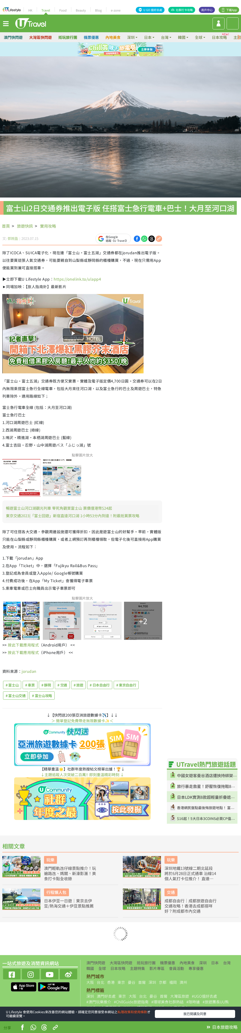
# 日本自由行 (99, 684)
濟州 (183, 982)
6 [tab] (120, 55)
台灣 (227, 962)
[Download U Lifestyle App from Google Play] (54, 986)
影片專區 (157, 968)
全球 (102, 968)
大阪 (90, 982)
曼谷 (131, 982)
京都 (162, 982)
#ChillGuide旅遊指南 (131, 1002)
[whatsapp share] (144, 238)
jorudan (29, 671)
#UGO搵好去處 (204, 996)
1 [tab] (110, 49)
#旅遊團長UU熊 (216, 1002)
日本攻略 (219, 37)
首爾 (142, 982)
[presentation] (239, 37)
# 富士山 (12, 684)
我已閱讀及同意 (194, 1013)
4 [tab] (131, 49)
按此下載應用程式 (23, 645)
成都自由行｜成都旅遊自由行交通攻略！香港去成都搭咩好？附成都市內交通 (191, 906)
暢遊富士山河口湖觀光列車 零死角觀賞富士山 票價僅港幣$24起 (59, 508)
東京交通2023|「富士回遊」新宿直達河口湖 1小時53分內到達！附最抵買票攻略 (72, 515)
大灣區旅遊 (179, 996)
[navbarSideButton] (6, 23)
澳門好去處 (106, 996)
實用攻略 (48, 226)
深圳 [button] (131, 37)
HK (30, 10)
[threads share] (151, 238)
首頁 (6, 226)
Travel (45, 10)
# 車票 (30, 684)
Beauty (81, 10)
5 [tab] (113, 55)
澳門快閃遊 (13, 37)
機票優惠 (91, 37)
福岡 (173, 982)
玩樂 (50, 860)
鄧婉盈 (13, 238)
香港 (111, 982)
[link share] (159, 238)
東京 (121, 982)
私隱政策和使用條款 (132, 1011)
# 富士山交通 (15, 695)
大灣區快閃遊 (40, 37)
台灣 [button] (165, 37)
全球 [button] (198, 37)
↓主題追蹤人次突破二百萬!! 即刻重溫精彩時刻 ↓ (82, 774)
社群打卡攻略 (184, 10)
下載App (231, 10)
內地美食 (112, 37)
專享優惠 (196, 968)
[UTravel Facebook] (11, 973)
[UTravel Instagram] (30, 973)
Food (63, 10)
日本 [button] (148, 37)
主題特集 (137, 968)
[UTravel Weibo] (68, 973)
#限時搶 (193, 1002)
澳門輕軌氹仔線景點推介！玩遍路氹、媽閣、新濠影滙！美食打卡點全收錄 (70, 873)
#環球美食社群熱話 (167, 1002)
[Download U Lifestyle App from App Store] (24, 986)
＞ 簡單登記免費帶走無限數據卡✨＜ (82, 720)
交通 (171, 892)
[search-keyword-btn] (233, 23)
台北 (100, 982)
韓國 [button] (181, 37)
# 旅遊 (78, 684)
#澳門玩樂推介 (98, 1002)
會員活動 (176, 968)
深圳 (203, 962)
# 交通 (62, 684)
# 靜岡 (46, 684)
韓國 (90, 968)
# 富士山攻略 (42, 695)
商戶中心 (207, 10)
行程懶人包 (56, 892)
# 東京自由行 (126, 684)
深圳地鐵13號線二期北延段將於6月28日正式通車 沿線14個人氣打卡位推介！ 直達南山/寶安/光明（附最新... (190, 873)
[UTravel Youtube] (49, 973)
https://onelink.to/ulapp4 (77, 279)
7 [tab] (127, 55)
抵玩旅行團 (67, 37)
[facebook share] (137, 238)
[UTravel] (30, 23)
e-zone (115, 10)
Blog (98, 10)
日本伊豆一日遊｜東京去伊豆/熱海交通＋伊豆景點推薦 (69, 903)
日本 (215, 962)
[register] (219, 23)
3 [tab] (124, 49)
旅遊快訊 (25, 226)
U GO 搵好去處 (152, 10)
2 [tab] (117, 49)
